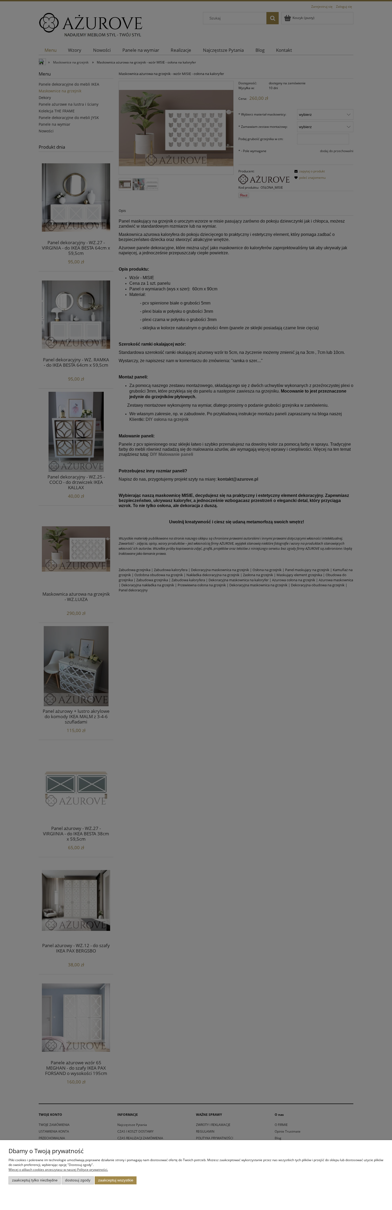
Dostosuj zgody (77, 1180)
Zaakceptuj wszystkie (115, 1180)
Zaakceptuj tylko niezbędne (35, 1180)
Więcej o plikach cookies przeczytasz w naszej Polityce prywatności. (58, 1169)
